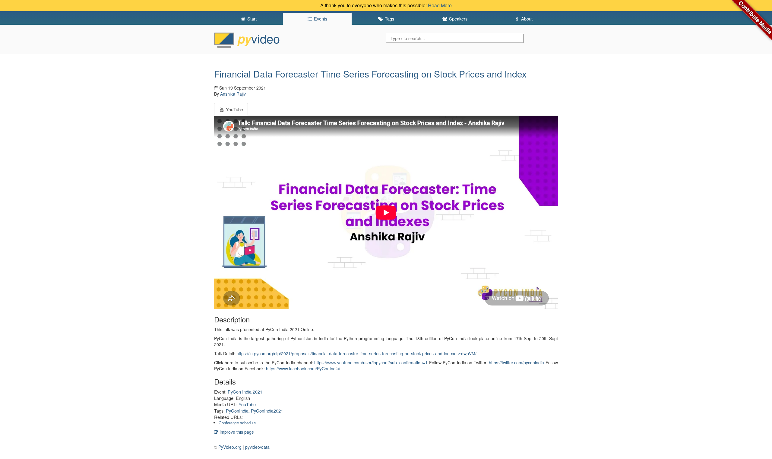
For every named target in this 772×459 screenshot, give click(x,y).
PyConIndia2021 (267, 410)
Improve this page (236, 432)
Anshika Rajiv (233, 94)
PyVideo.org (230, 447)
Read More (440, 5)
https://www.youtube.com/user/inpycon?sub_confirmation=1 (371, 362)
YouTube (247, 404)
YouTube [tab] (234, 109)
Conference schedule (237, 423)
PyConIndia (237, 410)
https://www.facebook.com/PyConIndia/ (303, 369)
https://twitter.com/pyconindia (516, 362)
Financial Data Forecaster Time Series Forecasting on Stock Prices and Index (370, 73)
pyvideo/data (257, 447)
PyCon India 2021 (245, 391)
